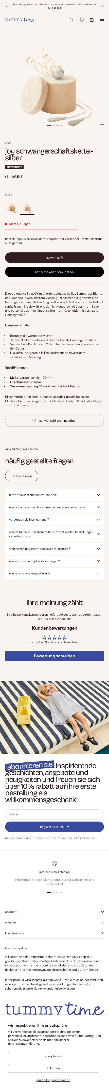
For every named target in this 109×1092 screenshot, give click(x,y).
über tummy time (16, 948)
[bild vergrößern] (102, 124)
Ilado (8, 143)
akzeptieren (53, 1056)
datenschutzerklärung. (24, 1043)
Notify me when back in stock (54, 272)
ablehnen (53, 1068)
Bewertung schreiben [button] (54, 655)
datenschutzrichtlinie (76, 838)
